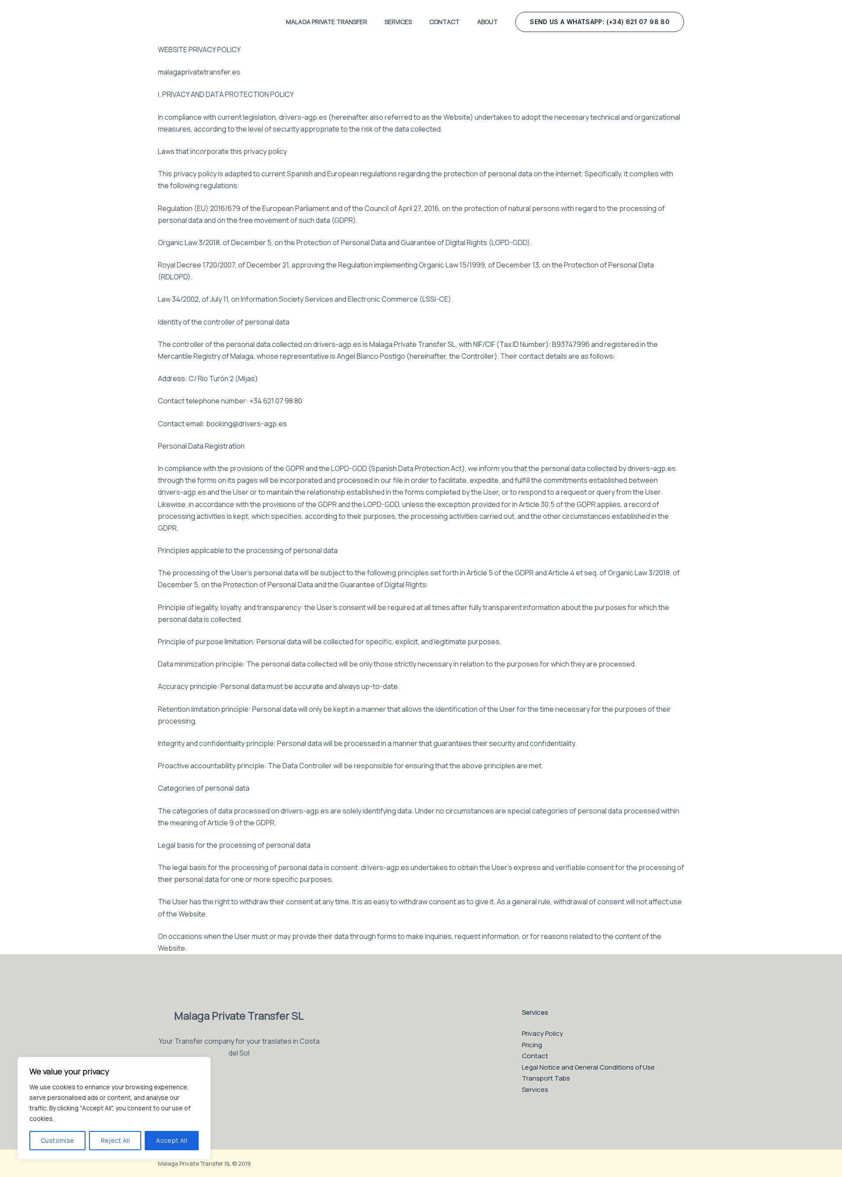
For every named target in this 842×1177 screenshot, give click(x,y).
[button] (599, 22)
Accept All (171, 1140)
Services (398, 22)
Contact (444, 22)
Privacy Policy (542, 1033)
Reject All (115, 1140)
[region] (114, 1108)
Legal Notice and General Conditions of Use (588, 1067)
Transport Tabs (546, 1078)
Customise (57, 1140)
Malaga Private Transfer (326, 22)
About (487, 22)
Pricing (532, 1044)
